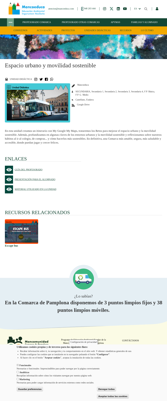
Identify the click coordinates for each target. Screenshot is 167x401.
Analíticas (24, 372)
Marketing (24, 379)
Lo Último (147, 30)
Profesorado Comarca (37, 22)
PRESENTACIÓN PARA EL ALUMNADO (35, 179)
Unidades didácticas (97, 30)
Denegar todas (106, 389)
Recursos (126, 30)
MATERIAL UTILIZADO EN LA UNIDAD (35, 189)
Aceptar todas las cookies (112, 396)
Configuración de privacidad (83, 342)
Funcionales (25, 365)
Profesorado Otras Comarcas (81, 22)
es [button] (136, 9)
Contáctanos (130, 340)
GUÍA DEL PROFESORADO (28, 169)
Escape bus (11, 245)
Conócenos (20, 30)
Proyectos (68, 30)
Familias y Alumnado (144, 22)
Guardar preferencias (30, 389)
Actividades (44, 30)
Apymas (115, 22)
